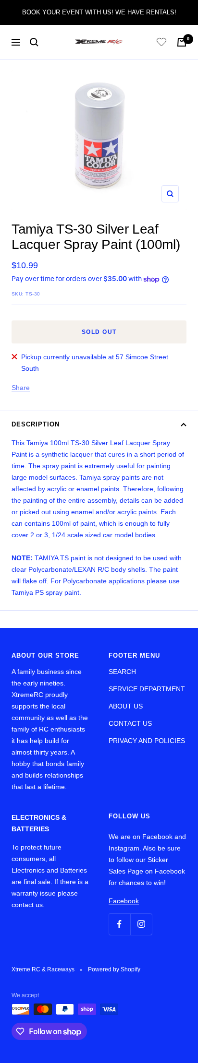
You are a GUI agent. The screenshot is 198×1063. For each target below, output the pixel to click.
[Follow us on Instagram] (141, 924)
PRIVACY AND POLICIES (147, 740)
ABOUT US (126, 706)
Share (21, 387)
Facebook (124, 901)
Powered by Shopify (114, 969)
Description (36, 424)
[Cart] (181, 42)
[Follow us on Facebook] (119, 924)
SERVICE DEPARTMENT (147, 689)
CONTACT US (130, 723)
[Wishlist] (161, 43)
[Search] (34, 42)
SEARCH (122, 671)
